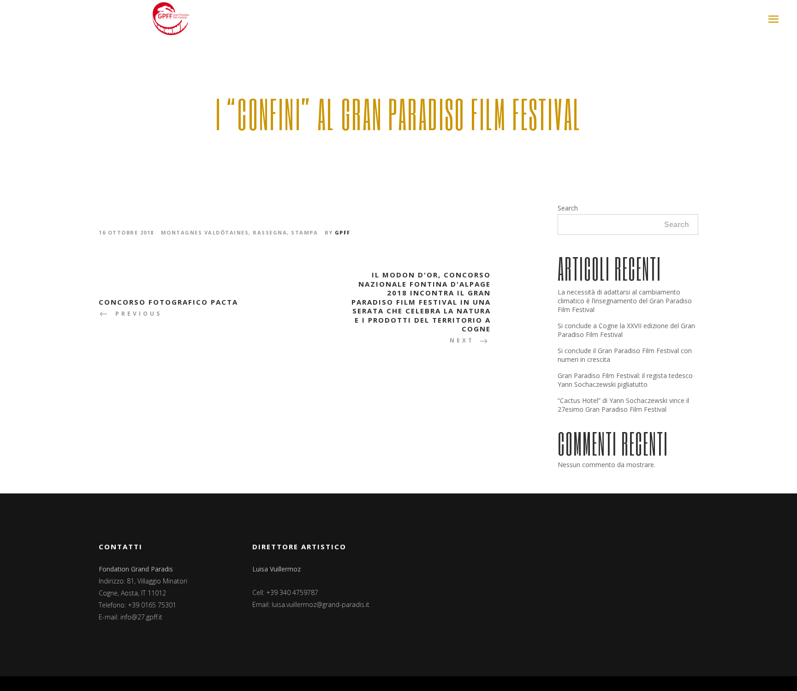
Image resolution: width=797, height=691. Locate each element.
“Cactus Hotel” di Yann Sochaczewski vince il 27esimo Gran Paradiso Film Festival (623, 405)
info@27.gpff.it (141, 617)
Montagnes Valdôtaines (205, 232)
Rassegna (270, 232)
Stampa (304, 232)
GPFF (343, 232)
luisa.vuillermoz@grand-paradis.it (320, 604)
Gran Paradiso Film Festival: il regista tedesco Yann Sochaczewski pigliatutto (625, 380)
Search (568, 208)
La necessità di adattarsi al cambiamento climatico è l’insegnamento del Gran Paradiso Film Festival (625, 301)
